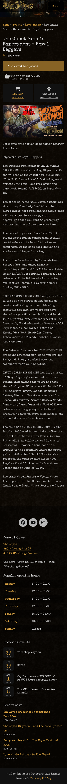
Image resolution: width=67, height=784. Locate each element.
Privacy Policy (41, 778)
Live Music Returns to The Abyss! (26, 754)
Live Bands (33, 24)
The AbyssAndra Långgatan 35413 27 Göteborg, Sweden (20, 548)
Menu (56, 6)
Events (17, 24)
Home (6, 24)
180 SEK (18, 95)
